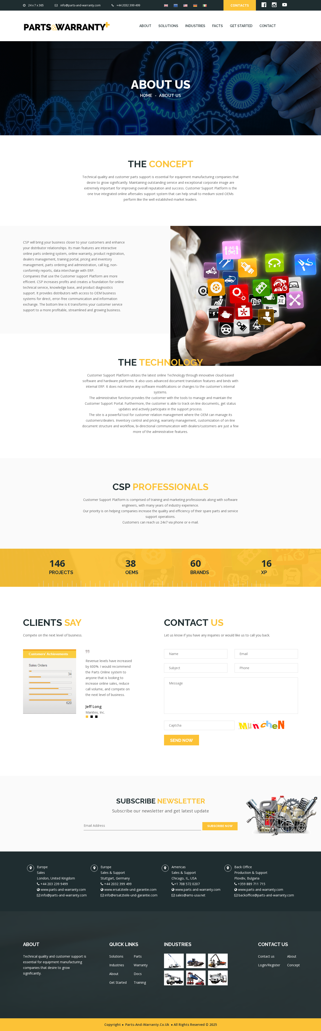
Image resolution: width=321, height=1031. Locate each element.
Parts (138, 956)
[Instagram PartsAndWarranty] (274, 6)
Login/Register (269, 965)
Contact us (266, 956)
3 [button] (97, 717)
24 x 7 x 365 (36, 5)
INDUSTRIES (195, 26)
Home (146, 95)
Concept (293, 965)
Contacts (240, 5)
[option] (78, 681)
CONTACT (267, 26)
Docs (138, 973)
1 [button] (88, 717)
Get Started (118, 982)
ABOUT (145, 26)
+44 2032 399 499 (128, 5)
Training (140, 982)
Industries (116, 965)
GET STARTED (241, 26)
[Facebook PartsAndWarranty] (264, 6)
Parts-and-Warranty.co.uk (147, 1024)
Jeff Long (94, 706)
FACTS (217, 26)
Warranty (141, 965)
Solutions (116, 956)
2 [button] (92, 717)
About (113, 973)
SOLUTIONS (168, 26)
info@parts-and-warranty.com (80, 5)
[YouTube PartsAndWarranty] (284, 6)
